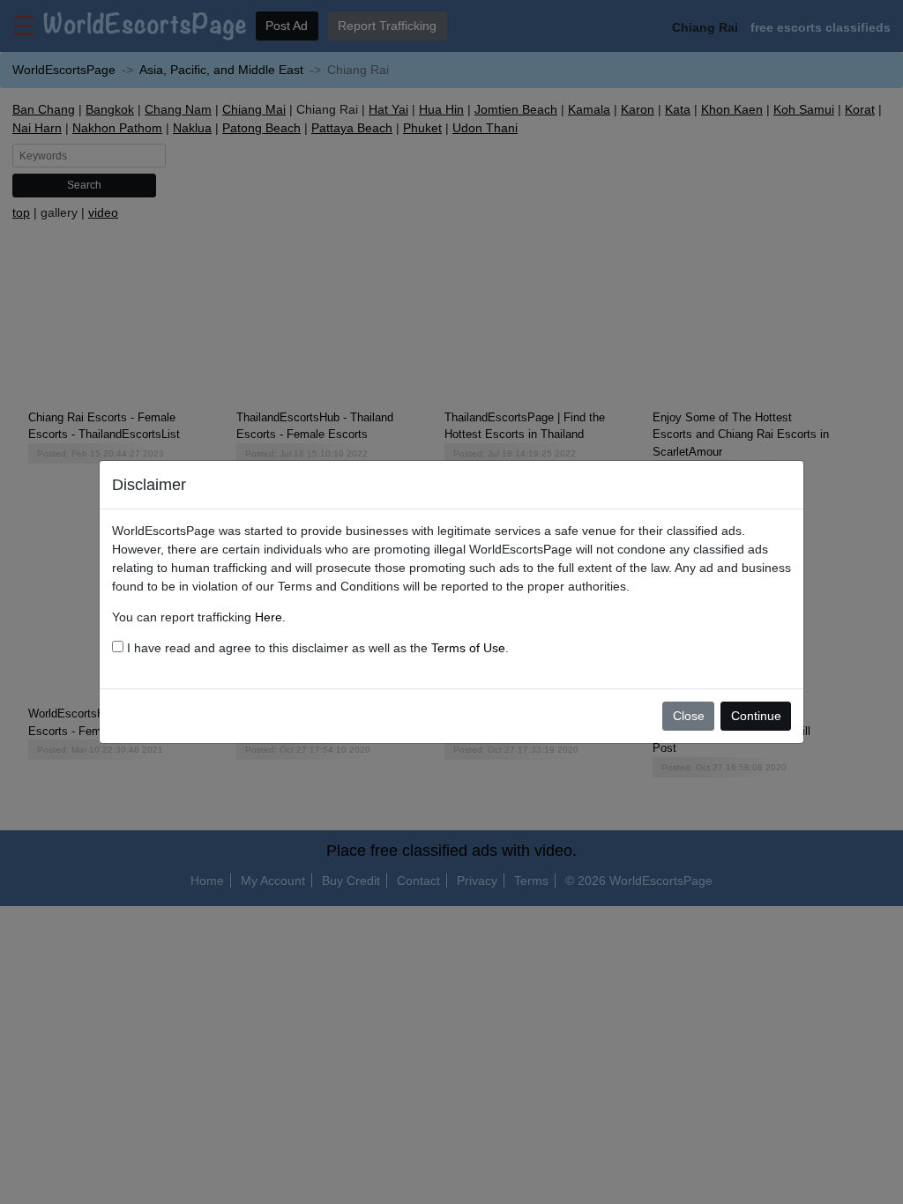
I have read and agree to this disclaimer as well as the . (316, 648)
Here (268, 617)
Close (689, 716)
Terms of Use (468, 648)
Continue (756, 716)
